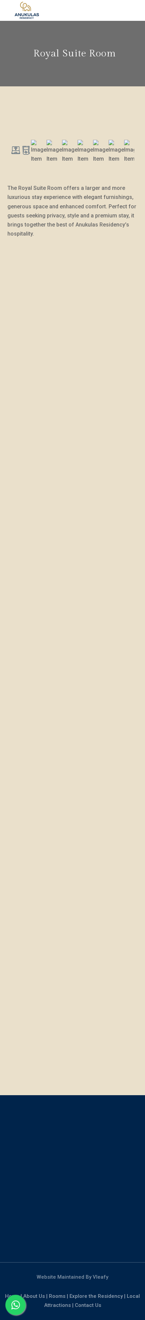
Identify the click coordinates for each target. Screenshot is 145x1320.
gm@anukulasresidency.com (72, 1182)
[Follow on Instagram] (72, 1240)
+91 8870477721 (72, 1134)
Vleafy (100, 1277)
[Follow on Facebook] (58, 1240)
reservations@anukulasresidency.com (72, 1191)
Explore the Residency (96, 1296)
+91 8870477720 (72, 1125)
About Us (34, 1296)
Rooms (57, 1296)
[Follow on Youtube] (86, 1240)
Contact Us (88, 1305)
